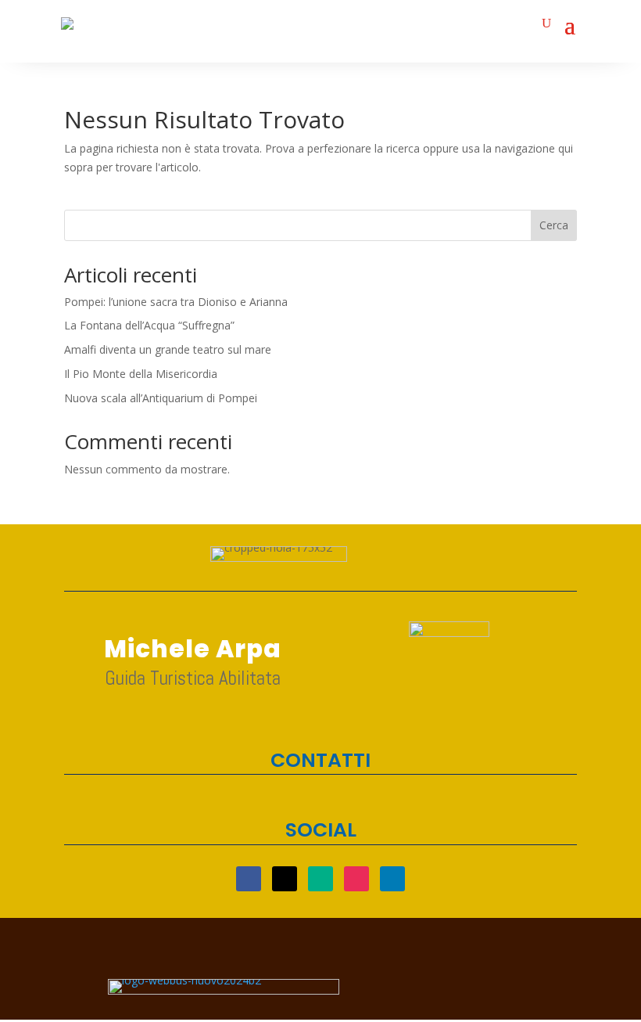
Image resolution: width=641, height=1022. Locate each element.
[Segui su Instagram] (356, 878)
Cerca (553, 225)
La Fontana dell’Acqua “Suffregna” (149, 325)
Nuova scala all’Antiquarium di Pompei (160, 397)
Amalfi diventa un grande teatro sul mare (167, 349)
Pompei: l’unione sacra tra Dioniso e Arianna (176, 301)
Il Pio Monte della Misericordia (140, 373)
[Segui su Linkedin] (392, 878)
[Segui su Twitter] (284, 878)
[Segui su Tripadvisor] (320, 878)
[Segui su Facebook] (248, 878)
